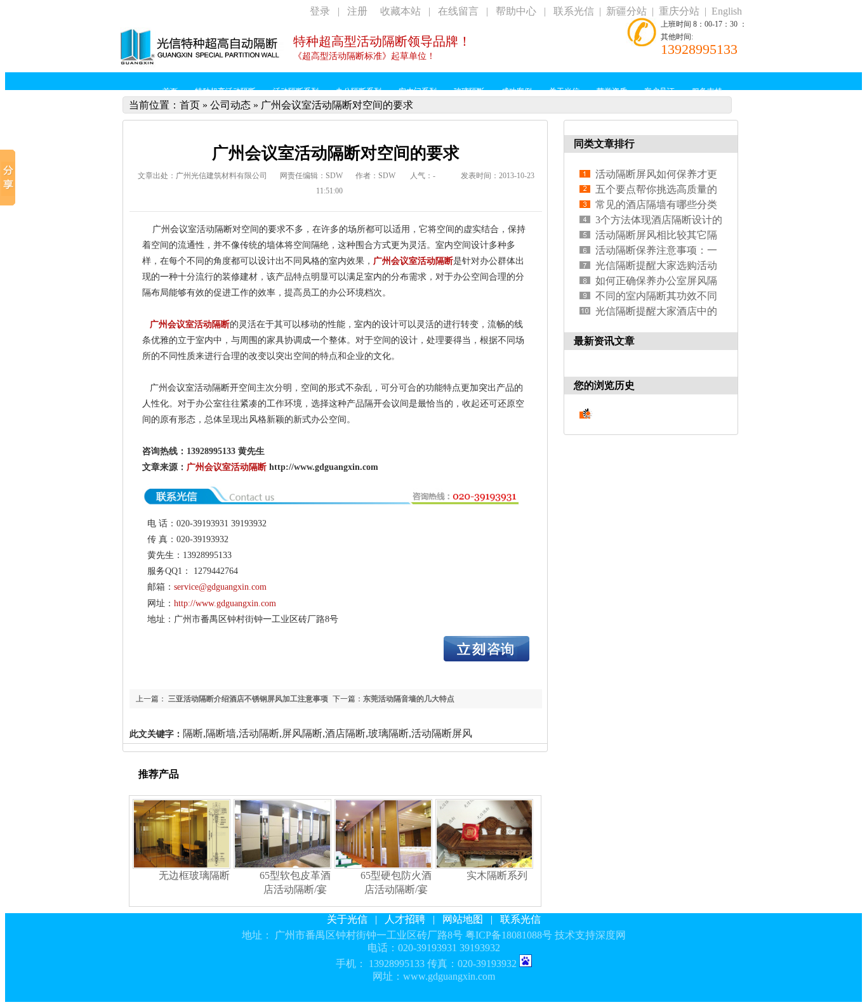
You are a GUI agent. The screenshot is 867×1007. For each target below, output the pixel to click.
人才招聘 (405, 919)
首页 (190, 105)
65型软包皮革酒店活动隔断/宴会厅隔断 (295, 889)
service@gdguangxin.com (220, 587)
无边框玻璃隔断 (194, 875)
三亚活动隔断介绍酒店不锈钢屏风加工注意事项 (247, 698)
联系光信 (573, 11)
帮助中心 (516, 11)
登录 (320, 11)
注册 (357, 11)
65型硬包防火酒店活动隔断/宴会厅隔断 (396, 889)
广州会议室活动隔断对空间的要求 (337, 105)
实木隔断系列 (497, 875)
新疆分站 (626, 11)
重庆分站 (679, 11)
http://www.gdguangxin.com (225, 603)
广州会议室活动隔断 (413, 261)
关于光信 (347, 919)
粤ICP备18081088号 (508, 935)
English (726, 11)
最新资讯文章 (604, 340)
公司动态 (230, 105)
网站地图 (462, 919)
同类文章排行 (604, 143)
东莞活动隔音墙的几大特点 (408, 698)
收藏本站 (400, 11)
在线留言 (458, 11)
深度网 (610, 935)
